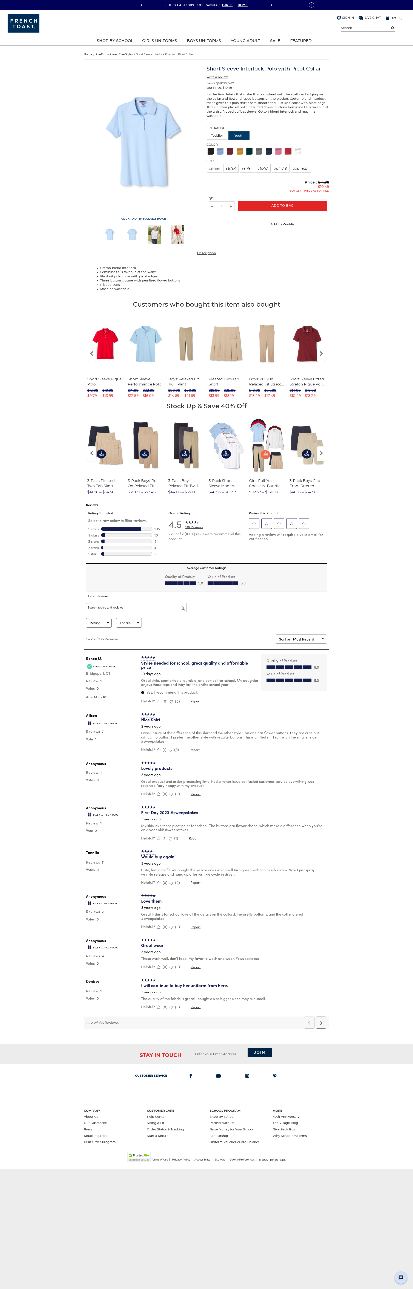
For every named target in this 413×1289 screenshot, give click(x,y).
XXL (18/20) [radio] (300, 168)
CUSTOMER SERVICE (151, 1075)
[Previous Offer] (141, 5)
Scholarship (219, 1136)
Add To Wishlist (283, 224)
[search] (392, 28)
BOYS (243, 4)
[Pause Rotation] (311, 5)
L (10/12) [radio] (262, 168)
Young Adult (245, 41)
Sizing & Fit (155, 1123)
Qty (211, 198)
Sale (275, 41)
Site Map (219, 1159)
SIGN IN (348, 17)
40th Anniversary (286, 1116)
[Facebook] (192, 1076)
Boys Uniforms (204, 41)
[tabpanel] (206, 278)
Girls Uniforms (159, 41)
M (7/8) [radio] (246, 168)
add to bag (282, 205)
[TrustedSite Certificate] (139, 1157)
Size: (210, 161)
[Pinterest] (275, 1076)
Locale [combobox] (125, 622)
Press (88, 1129)
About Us (91, 1116)
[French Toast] (24, 22)
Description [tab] (206, 253)
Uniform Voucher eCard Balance (235, 1142)
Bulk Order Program (100, 1142)
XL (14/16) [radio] (280, 168)
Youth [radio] (238, 135)
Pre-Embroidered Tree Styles (114, 54)
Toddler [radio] (217, 135)
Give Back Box (284, 1129)
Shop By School (115, 41)
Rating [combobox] (95, 622)
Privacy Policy (181, 1159)
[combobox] (307, 639)
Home (88, 54)
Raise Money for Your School (232, 1129)
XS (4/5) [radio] (214, 168)
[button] (345, 17)
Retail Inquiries (95, 1136)
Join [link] (259, 1053)
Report (195, 701)
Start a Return (158, 1136)
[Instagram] (248, 1076)
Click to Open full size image (143, 218)
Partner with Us (222, 1123)
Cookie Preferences (242, 1159)
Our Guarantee (95, 1123)
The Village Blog (285, 1123)
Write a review (217, 77)
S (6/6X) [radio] (231, 168)
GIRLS (227, 4)
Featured (301, 41)
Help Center (156, 1116)
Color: (212, 144)
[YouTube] (219, 1076)
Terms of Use (159, 1159)
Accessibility (202, 1159)
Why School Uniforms (290, 1136)
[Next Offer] (271, 5)
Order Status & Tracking (165, 1129)
